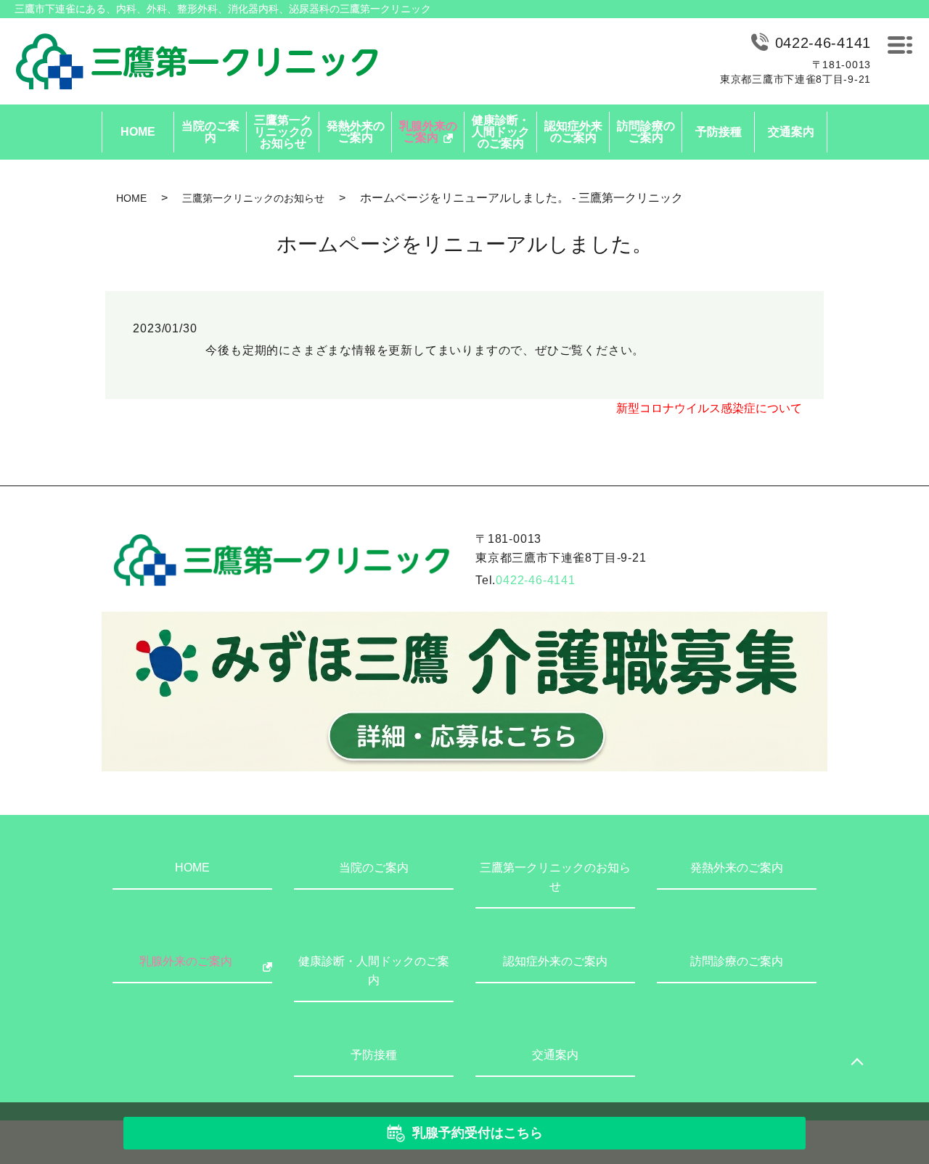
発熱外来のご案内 (356, 132)
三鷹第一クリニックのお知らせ (283, 131)
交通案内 (791, 132)
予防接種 (718, 132)
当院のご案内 (210, 132)
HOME (137, 132)
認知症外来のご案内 (573, 132)
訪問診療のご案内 (646, 132)
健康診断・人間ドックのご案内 (501, 131)
